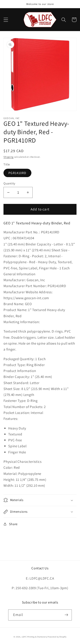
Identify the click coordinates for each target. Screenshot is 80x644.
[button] (6, 20)
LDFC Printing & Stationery (34, 636)
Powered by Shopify (57, 636)
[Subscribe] (66, 614)
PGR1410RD (17, 173)
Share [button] (13, 524)
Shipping (8, 156)
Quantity (9, 183)
